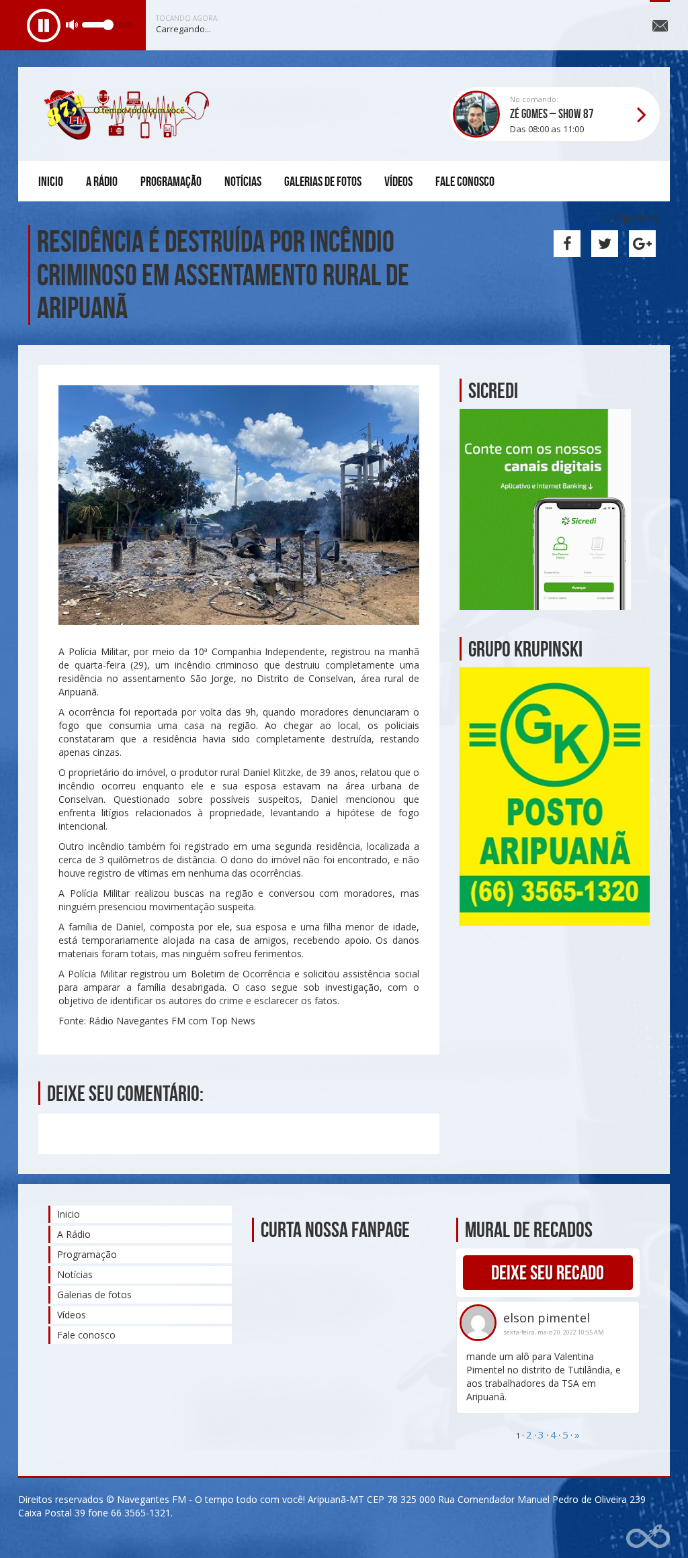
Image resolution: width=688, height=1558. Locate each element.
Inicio (50, 181)
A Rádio (102, 181)
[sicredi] (545, 507)
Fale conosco (464, 181)
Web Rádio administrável (648, 1536)
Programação (171, 181)
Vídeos (398, 181)
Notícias (242, 181)
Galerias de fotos (322, 181)
